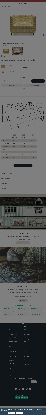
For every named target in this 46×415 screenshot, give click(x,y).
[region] (23, 411)
